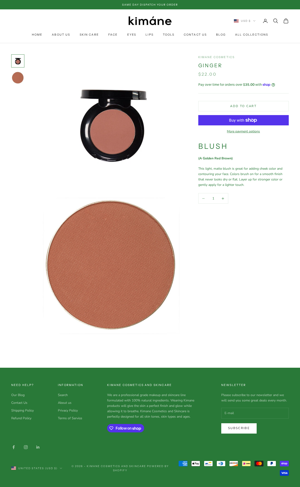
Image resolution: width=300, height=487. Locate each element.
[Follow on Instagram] (25, 447)
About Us (61, 34)
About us (64, 403)
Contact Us (195, 34)
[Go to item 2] (17, 77)
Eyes (131, 34)
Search (63, 395)
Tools (168, 34)
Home (37, 34)
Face (113, 34)
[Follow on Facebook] (13, 447)
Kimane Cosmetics (216, 57)
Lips (150, 34)
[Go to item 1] (17, 60)
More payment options (243, 131)
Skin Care (89, 34)
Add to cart (243, 106)
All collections (251, 34)
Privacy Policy (68, 410)
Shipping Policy (22, 410)
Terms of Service (70, 418)
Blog (221, 34)
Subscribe (239, 428)
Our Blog (18, 395)
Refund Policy (21, 418)
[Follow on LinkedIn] (38, 447)
